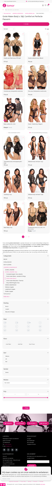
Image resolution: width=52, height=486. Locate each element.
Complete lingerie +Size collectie (14, 274)
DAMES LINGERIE (9, 269)
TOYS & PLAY (7, 293)
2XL (40, 326)
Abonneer (31, 465)
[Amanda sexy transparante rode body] (14, 77)
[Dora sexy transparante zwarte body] (38, 77)
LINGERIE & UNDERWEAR (10, 267)
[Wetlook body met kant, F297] (38, 148)
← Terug (26, 408)
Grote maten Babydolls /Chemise (14, 280)
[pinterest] (12, 449)
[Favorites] (45, 5)
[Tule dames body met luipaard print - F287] (14, 148)
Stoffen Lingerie (9, 291)
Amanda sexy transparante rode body (13, 91)
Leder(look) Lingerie (10, 289)
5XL (28, 330)
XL (28, 326)
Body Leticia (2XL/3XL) (10, 124)
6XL (40, 330)
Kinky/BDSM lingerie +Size (12, 282)
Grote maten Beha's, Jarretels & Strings (16, 276)
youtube (44, 423)
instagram (21, 423)
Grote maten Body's (11, 278)
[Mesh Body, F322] (14, 213)
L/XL (17, 322)
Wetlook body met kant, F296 (35, 194)
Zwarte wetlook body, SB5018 (35, 58)
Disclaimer (35, 481)
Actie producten (8, 262)
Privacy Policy (23, 481)
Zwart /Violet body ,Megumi (35, 124)
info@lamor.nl (9, 446)
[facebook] (4, 449)
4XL (17, 330)
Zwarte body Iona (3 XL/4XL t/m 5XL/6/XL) (36, 228)
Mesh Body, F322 (8, 227)
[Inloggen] (43, 5)
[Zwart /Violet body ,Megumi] (38, 110)
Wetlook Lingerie (9, 287)
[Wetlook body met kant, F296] (38, 181)
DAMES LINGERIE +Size (11, 272)
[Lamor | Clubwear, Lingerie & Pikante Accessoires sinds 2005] (9, 5)
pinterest (33, 423)
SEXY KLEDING (7, 264)
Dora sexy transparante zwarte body (37, 91)
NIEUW (5, 259)
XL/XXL (29, 322)
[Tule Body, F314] (14, 181)
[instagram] (8, 449)
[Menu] (3, 10)
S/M (5, 322)
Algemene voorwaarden (14, 481)
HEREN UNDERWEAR (10, 285)
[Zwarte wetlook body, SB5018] (38, 44)
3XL (5, 330)
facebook (9, 423)
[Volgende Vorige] (29, 237)
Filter (26, 24)
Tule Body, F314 (8, 194)
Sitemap (29, 481)
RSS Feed (41, 481)
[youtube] (16, 449)
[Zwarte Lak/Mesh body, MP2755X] (14, 44)
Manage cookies (6, 478)
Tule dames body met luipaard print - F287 (13, 162)
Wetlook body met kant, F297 (35, 161)
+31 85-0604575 (7, 444)
